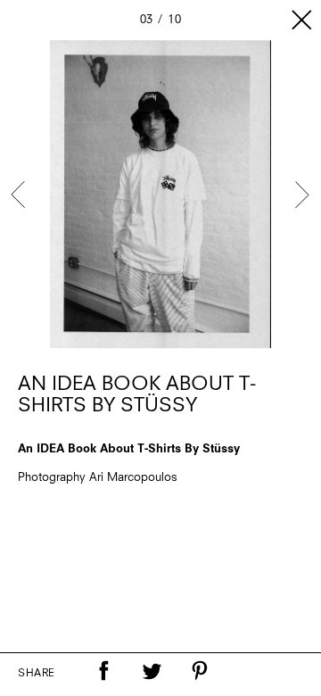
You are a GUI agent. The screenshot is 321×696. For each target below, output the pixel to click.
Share (36, 673)
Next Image (301, 194)
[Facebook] (103, 671)
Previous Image (19, 194)
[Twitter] (151, 671)
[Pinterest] (199, 671)
